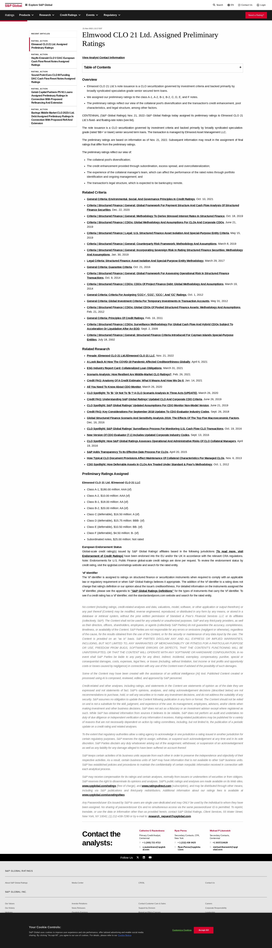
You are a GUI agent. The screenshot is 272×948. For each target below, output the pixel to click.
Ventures (9, 912)
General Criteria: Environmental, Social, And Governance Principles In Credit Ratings (141, 199)
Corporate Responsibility (216, 908)
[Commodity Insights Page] (138, 857)
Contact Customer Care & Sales (152, 904)
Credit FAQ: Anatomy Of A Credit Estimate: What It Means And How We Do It (135, 380)
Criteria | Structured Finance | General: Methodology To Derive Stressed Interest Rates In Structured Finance (155, 216)
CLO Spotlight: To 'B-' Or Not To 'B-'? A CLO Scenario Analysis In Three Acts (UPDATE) (142, 393)
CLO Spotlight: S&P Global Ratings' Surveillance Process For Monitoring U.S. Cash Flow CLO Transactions (155, 428)
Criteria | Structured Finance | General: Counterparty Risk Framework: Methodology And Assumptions (152, 243)
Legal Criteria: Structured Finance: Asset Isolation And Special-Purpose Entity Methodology (145, 260)
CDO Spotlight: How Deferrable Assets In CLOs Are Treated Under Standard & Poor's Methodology (149, 464)
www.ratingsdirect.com (156, 785)
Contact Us (246, 5)
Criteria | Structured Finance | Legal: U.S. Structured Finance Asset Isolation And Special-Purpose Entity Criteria (158, 233)
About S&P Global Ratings (16, 883)
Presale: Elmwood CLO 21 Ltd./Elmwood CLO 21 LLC (121, 355)
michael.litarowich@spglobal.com (225, 848)
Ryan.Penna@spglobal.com (189, 848)
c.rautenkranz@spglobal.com (154, 848)
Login (263, 5)
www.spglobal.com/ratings (99, 785)
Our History (10, 908)
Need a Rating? (256, 15)
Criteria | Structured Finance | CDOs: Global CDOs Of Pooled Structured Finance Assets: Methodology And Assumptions (163, 307)
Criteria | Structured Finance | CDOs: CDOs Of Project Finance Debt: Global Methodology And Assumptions (155, 284)
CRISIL (142, 883)
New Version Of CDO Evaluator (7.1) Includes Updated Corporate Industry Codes (138, 435)
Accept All (204, 930)
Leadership (210, 912)
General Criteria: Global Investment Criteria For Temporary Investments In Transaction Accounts (148, 301)
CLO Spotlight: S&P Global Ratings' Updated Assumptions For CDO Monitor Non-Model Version (148, 405)
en (232, 5)
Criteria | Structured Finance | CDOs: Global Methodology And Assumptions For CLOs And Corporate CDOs (155, 222)
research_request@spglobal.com (169, 816)
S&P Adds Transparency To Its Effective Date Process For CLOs (127, 452)
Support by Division (147, 908)
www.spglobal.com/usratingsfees (103, 794)
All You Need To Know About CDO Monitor (114, 386)
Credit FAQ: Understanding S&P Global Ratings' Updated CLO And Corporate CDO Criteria (144, 399)
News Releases (78, 908)
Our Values (9, 904)
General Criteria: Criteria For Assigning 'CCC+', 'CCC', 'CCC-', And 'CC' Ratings (136, 294)
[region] (136, 930)
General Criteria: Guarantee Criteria (109, 267)
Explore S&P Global (40, 5)
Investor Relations (79, 904)
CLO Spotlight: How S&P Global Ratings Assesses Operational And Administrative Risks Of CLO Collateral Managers (161, 441)
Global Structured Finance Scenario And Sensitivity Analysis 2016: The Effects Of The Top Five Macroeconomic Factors (163, 418)
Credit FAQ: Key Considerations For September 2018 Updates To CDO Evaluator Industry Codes (148, 411)
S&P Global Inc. (16, 892)
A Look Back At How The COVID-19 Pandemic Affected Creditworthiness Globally (138, 361)
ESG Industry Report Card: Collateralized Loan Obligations (124, 368)
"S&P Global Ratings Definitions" (152, 590)
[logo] (13, 5)
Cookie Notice (124, 935)
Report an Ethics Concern (150, 912)
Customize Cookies (182, 930)
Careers (208, 904)
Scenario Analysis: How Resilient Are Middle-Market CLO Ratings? (129, 374)
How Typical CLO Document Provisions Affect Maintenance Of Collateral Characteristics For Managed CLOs (155, 458)
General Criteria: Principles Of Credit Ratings (115, 318)
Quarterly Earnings (80, 912)
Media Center (77, 883)
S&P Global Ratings (19, 871)
